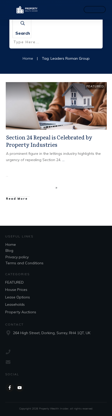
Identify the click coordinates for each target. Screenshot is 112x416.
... (63, 159)
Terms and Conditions (24, 263)
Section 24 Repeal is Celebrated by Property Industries (49, 140)
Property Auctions (20, 312)
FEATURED (95, 86)
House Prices (16, 289)
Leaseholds (15, 304)
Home (10, 244)
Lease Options (17, 297)
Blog (9, 250)
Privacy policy (17, 257)
